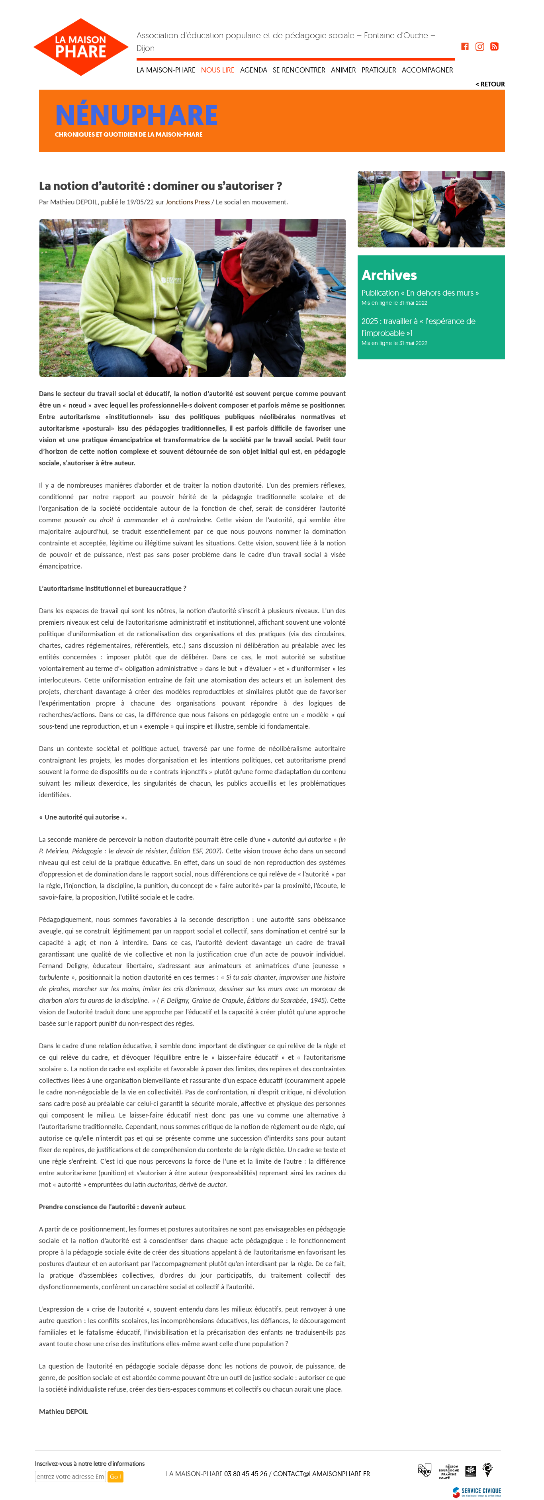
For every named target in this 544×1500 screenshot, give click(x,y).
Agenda (253, 70)
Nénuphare (136, 115)
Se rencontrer (299, 70)
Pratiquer (379, 70)
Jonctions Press (188, 202)
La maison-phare (166, 70)
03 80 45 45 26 (245, 1473)
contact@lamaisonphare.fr (321, 1473)
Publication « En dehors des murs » (420, 293)
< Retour (490, 84)
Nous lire (218, 70)
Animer (343, 70)
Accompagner (427, 70)
